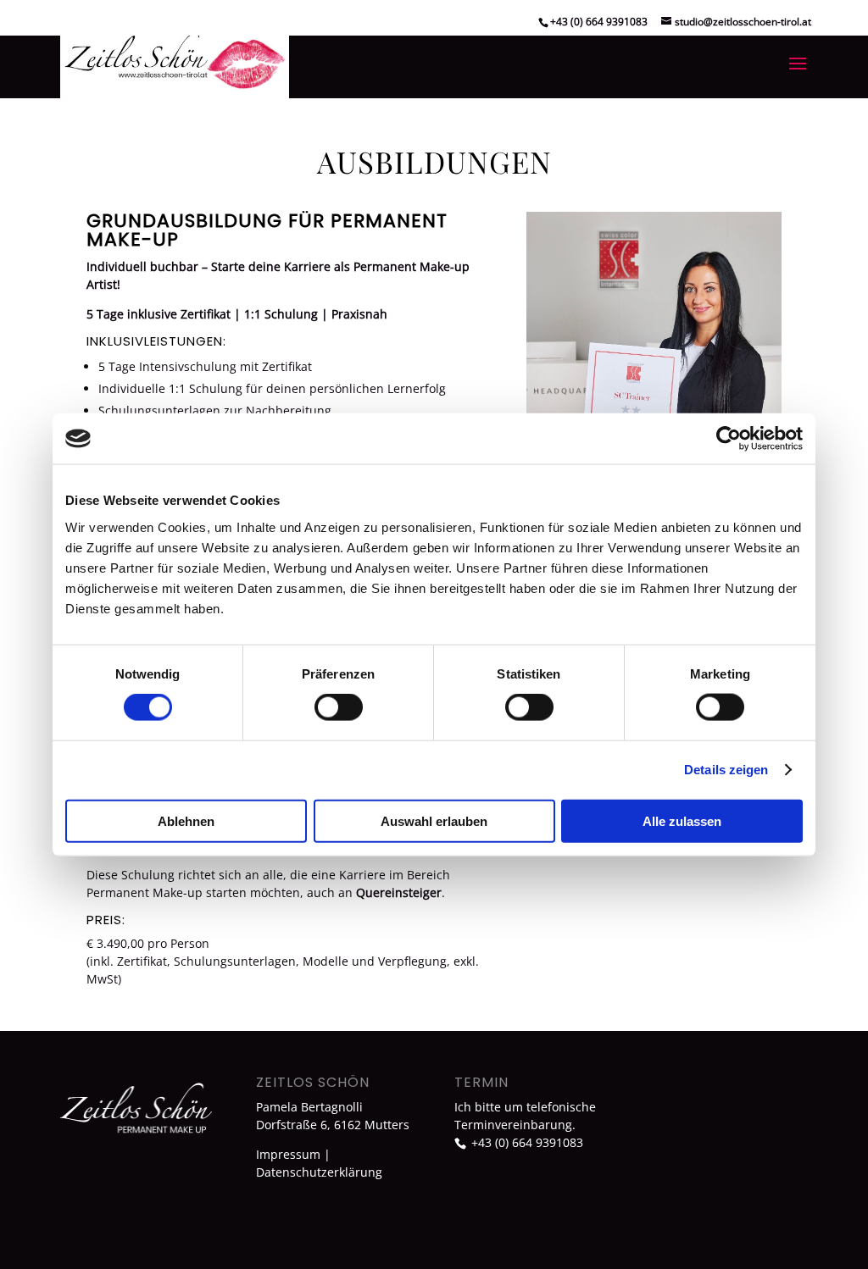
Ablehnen (186, 820)
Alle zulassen (682, 820)
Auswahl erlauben (434, 820)
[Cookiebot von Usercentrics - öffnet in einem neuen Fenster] (728, 439)
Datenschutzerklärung (319, 1172)
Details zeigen (726, 769)
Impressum (288, 1154)
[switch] (338, 707)
